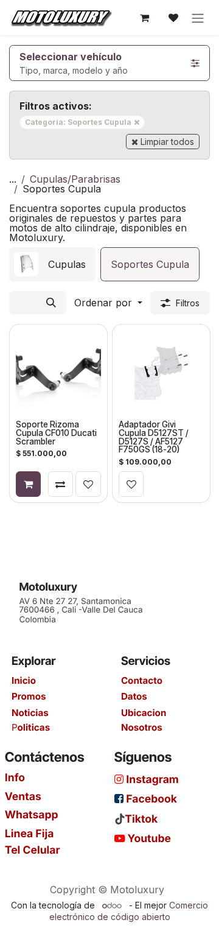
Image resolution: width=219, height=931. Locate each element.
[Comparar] (61, 484)
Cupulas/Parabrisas (75, 179)
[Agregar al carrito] (28, 484)
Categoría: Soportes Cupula (85, 122)
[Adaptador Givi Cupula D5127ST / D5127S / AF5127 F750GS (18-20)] (160, 373)
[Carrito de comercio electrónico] (144, 17)
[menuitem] (52, 264)
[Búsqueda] (51, 302)
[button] (108, 302)
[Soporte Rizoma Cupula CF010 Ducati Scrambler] (58, 373)
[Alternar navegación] (198, 17)
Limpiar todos (167, 141)
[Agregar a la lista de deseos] (88, 484)
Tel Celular (32, 850)
